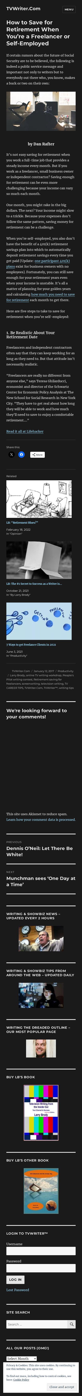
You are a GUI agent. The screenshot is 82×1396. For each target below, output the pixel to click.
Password (13, 1261)
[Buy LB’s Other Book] (41, 1191)
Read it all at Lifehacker (24, 431)
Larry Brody (17, 675)
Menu (69, 9)
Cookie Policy (21, 1379)
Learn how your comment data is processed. (41, 820)
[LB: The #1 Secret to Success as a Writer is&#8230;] (39, 560)
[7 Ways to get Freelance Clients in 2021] (39, 621)
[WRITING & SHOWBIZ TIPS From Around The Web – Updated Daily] (41, 995)
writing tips (66, 687)
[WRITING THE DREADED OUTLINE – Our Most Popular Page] (41, 1048)
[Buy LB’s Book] (41, 1113)
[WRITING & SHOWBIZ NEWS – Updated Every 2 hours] (41, 938)
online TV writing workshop (44, 675)
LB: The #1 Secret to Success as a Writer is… (34, 584)
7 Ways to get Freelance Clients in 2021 (31, 644)
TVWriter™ (51, 687)
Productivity (65, 671)
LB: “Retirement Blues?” (22, 522)
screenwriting (31, 683)
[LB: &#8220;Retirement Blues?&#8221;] (39, 499)
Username (14, 1244)
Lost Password (17, 1290)
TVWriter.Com (23, 8)
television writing (52, 683)
